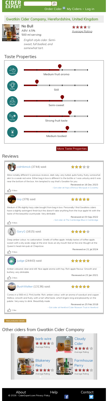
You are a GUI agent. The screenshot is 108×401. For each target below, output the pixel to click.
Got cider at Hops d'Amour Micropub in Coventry (75, 187)
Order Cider (55, 8)
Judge (20, 260)
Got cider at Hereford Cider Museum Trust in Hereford (73, 307)
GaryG (21, 231)
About (21, 392)
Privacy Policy (43, 395)
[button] (13, 356)
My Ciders (74, 9)
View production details (15, 320)
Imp (19, 199)
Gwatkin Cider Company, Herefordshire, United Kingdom (52, 19)
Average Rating (82, 31)
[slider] (81, 27)
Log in (89, 9)
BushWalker (25, 286)
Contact (87, 392)
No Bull (27, 26)
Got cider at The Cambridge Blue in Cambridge (76, 220)
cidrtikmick (24, 166)
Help (54, 392)
